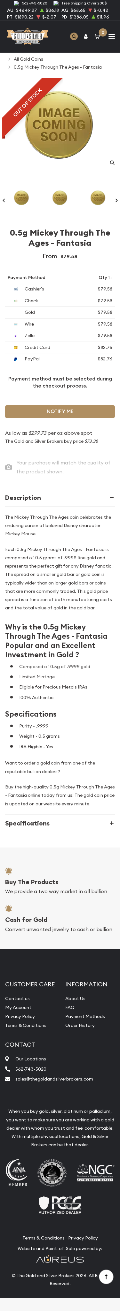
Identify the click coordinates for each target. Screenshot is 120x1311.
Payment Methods (85, 1016)
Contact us (17, 998)
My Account (18, 1007)
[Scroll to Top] (106, 1277)
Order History (80, 1025)
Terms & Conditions (25, 1025)
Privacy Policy (20, 1016)
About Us (75, 998)
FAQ (70, 1007)
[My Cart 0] (98, 36)
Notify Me (60, 411)
